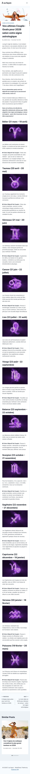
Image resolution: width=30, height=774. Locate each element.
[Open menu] (27, 3)
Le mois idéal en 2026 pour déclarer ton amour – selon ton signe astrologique (22, 702)
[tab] (13, 755)
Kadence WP (15, 769)
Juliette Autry (7, 39)
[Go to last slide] (4, 737)
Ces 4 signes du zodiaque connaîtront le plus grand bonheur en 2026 (12, 743)
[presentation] (15, 729)
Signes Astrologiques (8, 23)
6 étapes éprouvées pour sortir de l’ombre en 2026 (7, 700)
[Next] (26, 737)
